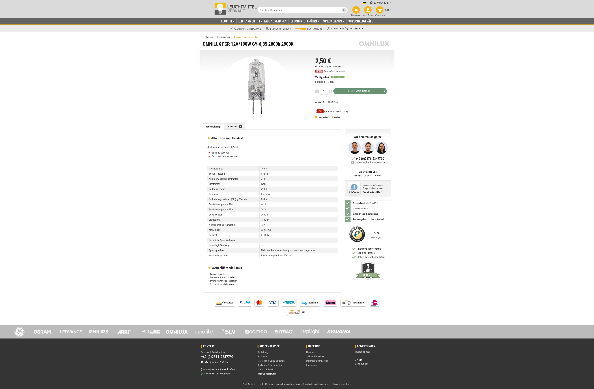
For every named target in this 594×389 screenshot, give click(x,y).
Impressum (311, 365)
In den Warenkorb (359, 91)
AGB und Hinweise (315, 356)
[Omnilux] (177, 332)
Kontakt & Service (266, 369)
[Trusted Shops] (356, 234)
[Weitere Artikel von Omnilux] (375, 43)
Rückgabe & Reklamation (270, 365)
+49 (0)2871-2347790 (352, 28)
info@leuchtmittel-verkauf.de (370, 162)
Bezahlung (263, 356)
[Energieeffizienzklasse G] (320, 111)
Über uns (310, 352)
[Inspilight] (310, 332)
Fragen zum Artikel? (219, 274)
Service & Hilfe (371, 192)
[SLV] (230, 332)
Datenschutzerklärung (317, 360)
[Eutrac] (283, 332)
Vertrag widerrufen (267, 373)
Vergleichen (323, 117)
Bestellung (263, 352)
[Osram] (44, 332)
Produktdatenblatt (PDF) (337, 111)
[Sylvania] (337, 332)
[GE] (18, 332)
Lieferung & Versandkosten (271, 360)
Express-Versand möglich (335, 71)
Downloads (234, 126)
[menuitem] (361, 3)
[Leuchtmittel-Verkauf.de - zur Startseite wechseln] (236, 8)
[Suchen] (344, 10)
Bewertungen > (376, 237)
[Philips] (97, 332)
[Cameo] (257, 332)
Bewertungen (361, 363)
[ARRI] (124, 332)
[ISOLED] (151, 332)
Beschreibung (212, 126)
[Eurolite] (204, 332)
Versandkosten (335, 66)
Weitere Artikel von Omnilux (222, 277)
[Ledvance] (71, 332)
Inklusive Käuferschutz (369, 248)
